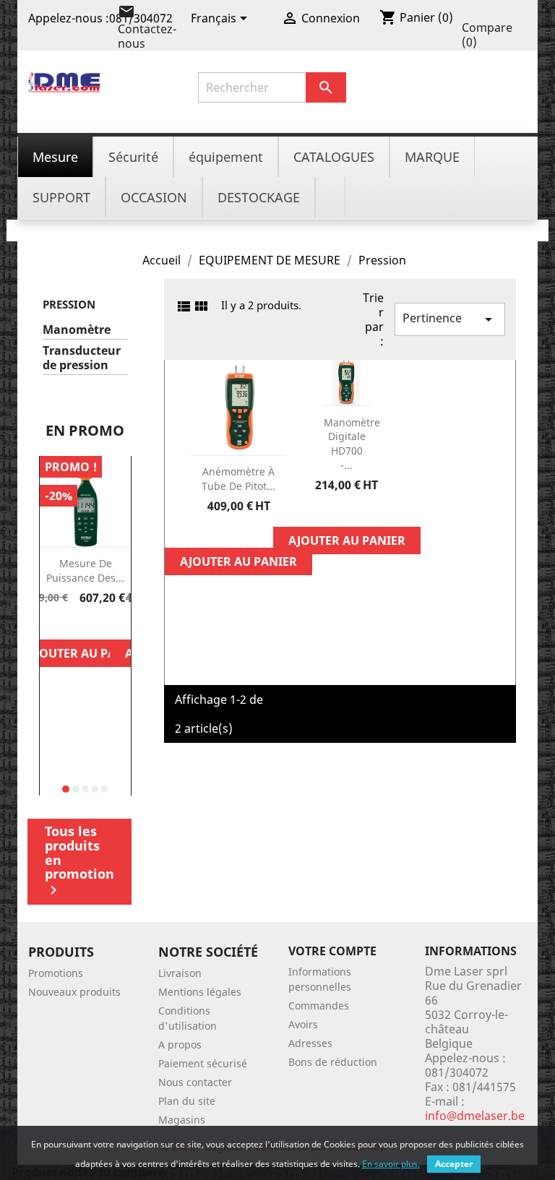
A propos (180, 1044)
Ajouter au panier (85, 653)
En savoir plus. (391, 1164)
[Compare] (85, 622)
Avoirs (303, 1024)
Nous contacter (195, 1082)
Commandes (318, 1005)
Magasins (181, 1120)
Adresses (310, 1043)
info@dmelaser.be (475, 1116)
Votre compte (332, 951)
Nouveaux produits (74, 992)
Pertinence (450, 319)
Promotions (55, 973)
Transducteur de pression (82, 358)
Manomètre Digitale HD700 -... (352, 443)
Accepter (454, 1164)
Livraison (180, 973)
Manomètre (77, 329)
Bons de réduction (332, 1062)
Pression (69, 304)
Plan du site (186, 1101)
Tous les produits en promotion (79, 860)
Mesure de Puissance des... (85, 570)
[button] (65, 789)
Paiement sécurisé (202, 1063)
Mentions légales (199, 992)
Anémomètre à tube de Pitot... (238, 479)
